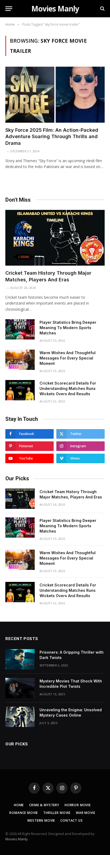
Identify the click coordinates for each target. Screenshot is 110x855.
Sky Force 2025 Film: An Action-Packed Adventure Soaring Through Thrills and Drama (51, 136)
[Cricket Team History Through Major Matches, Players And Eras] (55, 238)
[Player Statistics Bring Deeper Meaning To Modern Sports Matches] (20, 329)
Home (19, 805)
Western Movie (41, 820)
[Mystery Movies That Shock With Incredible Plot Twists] (20, 688)
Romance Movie (23, 812)
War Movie (85, 812)
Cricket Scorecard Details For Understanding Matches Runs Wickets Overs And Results (68, 388)
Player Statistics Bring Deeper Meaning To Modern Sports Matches (68, 327)
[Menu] (8, 9)
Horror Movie (78, 805)
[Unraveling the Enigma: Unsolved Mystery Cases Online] (20, 717)
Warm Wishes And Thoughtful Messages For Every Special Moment (68, 358)
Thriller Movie (56, 812)
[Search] (102, 9)
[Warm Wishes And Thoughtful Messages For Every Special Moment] (20, 360)
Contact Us (71, 820)
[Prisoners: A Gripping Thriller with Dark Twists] (20, 659)
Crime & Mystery (44, 805)
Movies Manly (16, 839)
